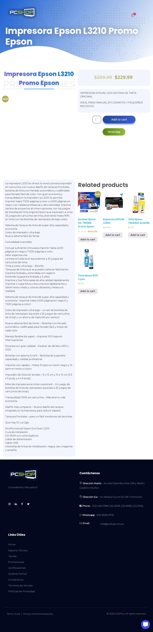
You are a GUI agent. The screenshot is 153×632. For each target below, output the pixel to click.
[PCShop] (22, 12)
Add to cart (119, 119)
